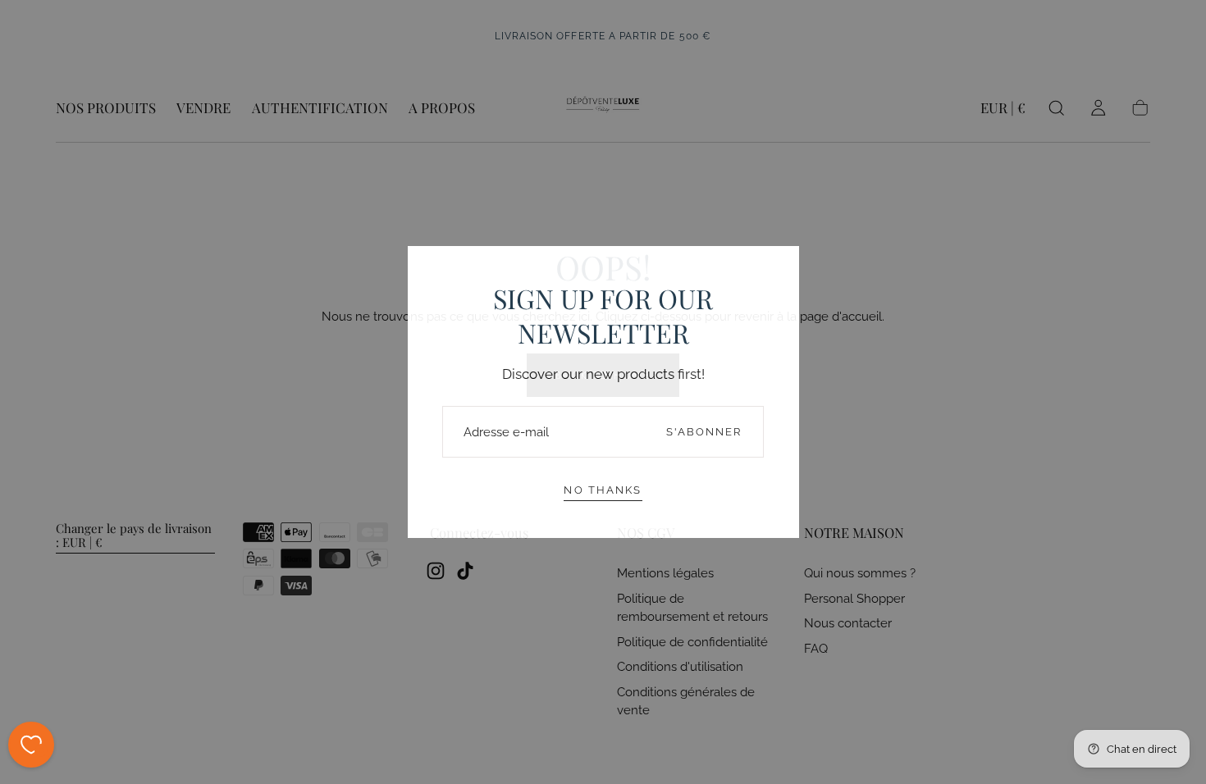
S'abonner (704, 432)
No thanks (603, 490)
